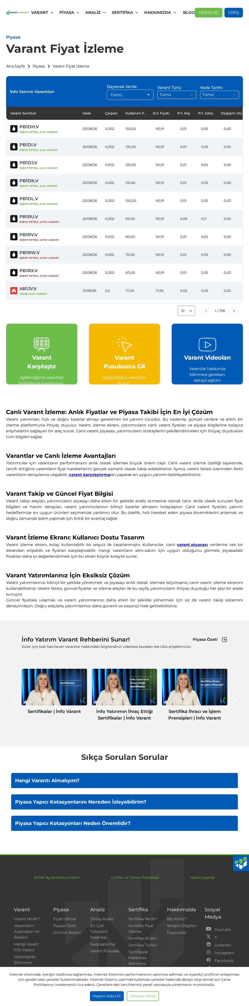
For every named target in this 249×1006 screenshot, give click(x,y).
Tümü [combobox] (116, 95)
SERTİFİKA (122, 12)
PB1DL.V (28, 198)
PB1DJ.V (28, 162)
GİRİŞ (233, 12)
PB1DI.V (28, 144)
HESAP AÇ (209, 12)
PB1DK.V (28, 180)
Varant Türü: (169, 87)
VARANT (39, 12)
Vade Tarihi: (211, 87)
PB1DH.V (29, 127)
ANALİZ (93, 12)
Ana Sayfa (15, 66)
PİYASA (66, 12)
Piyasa (39, 66)
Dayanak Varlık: (122, 86)
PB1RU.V (28, 216)
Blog (189, 12)
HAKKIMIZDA (157, 12)
